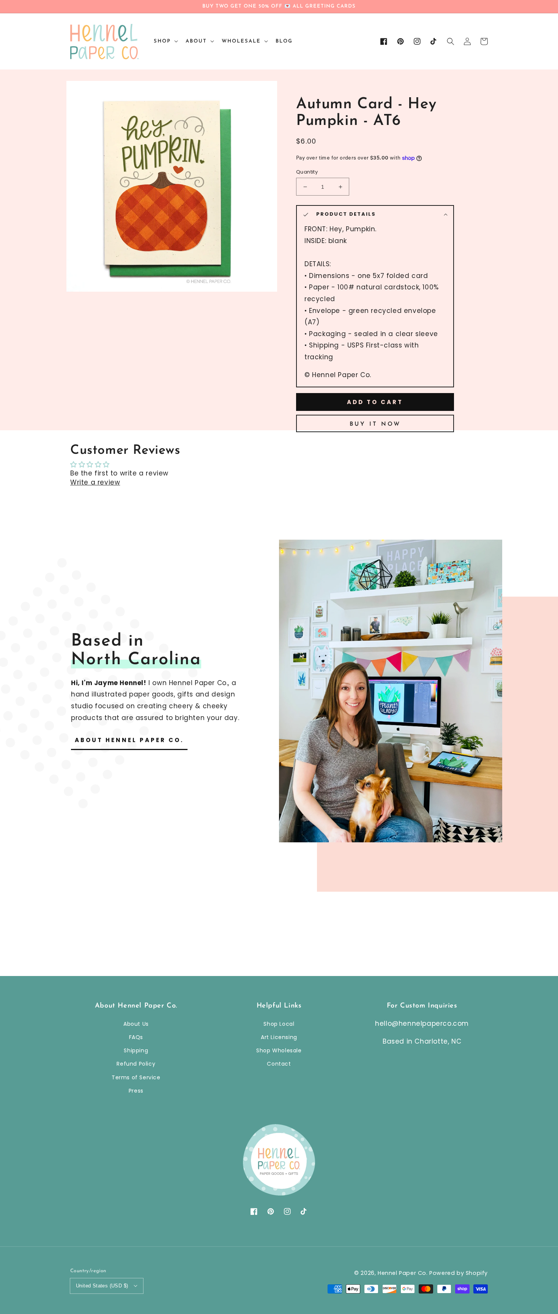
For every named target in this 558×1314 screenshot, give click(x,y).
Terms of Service (136, 1077)
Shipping (136, 1050)
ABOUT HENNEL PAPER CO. (129, 740)
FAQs (136, 1037)
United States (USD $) (102, 1286)
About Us (136, 1024)
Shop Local (278, 1024)
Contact (279, 1064)
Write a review (95, 482)
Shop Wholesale (278, 1050)
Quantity (307, 171)
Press (136, 1090)
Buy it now (375, 424)
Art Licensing (279, 1037)
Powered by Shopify (458, 1273)
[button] (450, 41)
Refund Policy (136, 1064)
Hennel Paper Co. (403, 1273)
